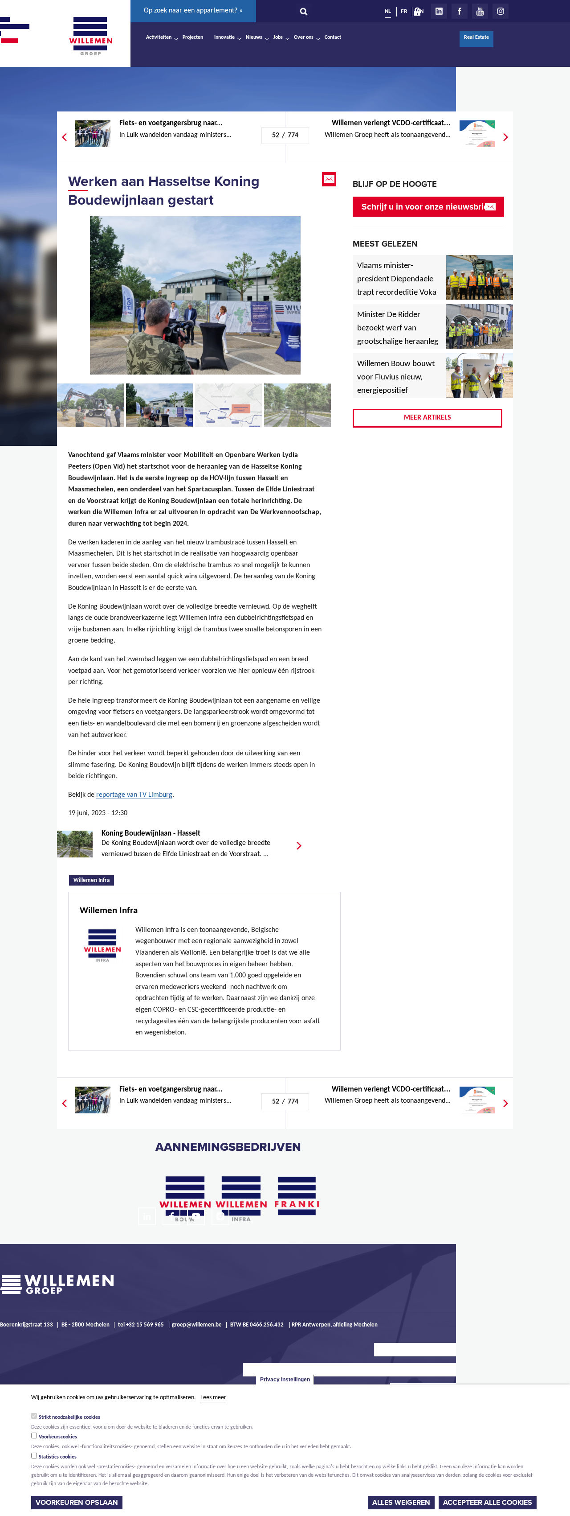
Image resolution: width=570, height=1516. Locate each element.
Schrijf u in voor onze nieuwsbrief (426, 207)
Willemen (90, 36)
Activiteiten (158, 37)
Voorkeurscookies (58, 1437)
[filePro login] (419, 13)
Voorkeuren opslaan (77, 1502)
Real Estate (476, 37)
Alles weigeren (401, 1502)
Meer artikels (427, 417)
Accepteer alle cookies (487, 1502)
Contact (333, 37)
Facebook (460, 11)
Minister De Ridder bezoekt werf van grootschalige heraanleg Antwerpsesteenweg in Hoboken (397, 342)
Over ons (304, 37)
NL (388, 11)
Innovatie (224, 37)
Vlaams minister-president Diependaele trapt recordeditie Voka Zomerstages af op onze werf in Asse (397, 293)
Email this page (330, 179)
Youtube (480, 11)
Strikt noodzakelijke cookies (69, 1417)
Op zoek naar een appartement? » (193, 10)
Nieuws (254, 37)
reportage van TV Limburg (134, 795)
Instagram (501, 11)
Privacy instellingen (285, 1379)
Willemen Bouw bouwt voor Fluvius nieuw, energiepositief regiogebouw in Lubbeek (396, 391)
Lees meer (213, 1397)
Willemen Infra (93, 879)
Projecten (193, 37)
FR (404, 11)
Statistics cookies (58, 1457)
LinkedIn (439, 11)
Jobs (278, 37)
